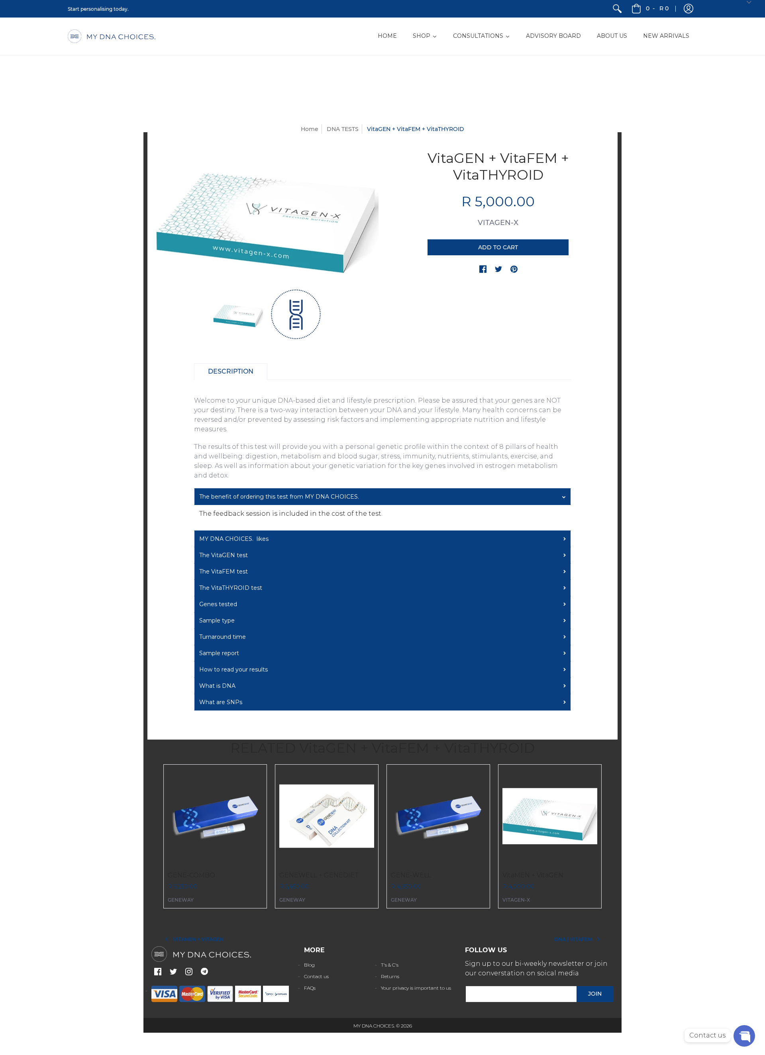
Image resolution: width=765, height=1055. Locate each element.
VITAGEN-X (498, 222)
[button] (688, 9)
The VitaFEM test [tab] (223, 571)
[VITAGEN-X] (238, 314)
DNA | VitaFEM (573, 939)
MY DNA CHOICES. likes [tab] (234, 538)
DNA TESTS (343, 129)
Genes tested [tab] (218, 604)
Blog (309, 965)
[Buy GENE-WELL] (438, 816)
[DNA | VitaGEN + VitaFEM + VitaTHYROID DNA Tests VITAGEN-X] (296, 314)
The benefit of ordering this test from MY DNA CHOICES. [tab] (279, 496)
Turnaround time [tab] (222, 636)
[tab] (230, 371)
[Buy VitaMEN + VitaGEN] (549, 816)
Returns (390, 976)
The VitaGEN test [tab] (223, 555)
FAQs (310, 988)
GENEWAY (181, 900)
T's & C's (389, 965)
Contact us (316, 976)
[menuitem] (617, 9)
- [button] (657, 8)
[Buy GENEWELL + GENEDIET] (326, 816)
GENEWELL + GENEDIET (319, 875)
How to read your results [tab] (233, 669)
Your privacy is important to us (416, 988)
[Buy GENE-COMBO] (215, 816)
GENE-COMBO (191, 875)
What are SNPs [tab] (220, 702)
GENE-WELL (411, 875)
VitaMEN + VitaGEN (532, 875)
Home (309, 129)
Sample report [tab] (219, 653)
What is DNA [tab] (217, 685)
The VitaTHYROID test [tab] (230, 587)
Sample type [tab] (217, 620)
